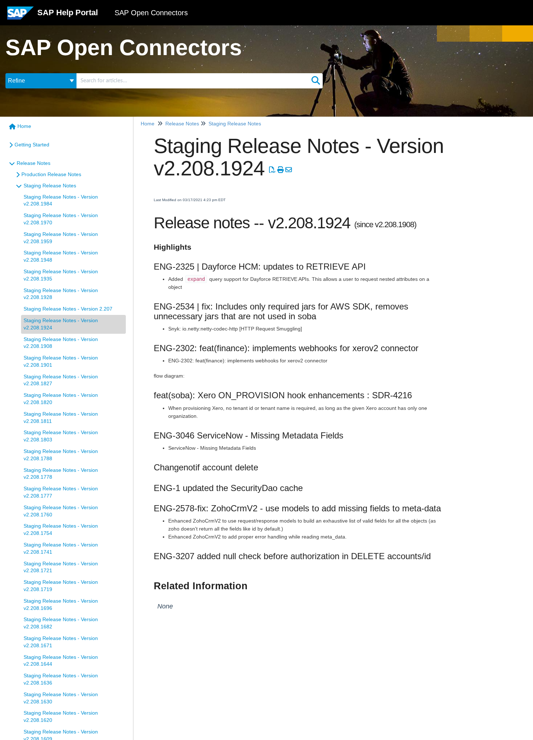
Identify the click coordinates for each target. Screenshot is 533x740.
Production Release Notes (51, 174)
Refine (16, 81)
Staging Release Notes (50, 185)
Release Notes (33, 163)
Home (24, 126)
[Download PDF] (272, 170)
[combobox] (192, 80)
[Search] (316, 80)
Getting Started (32, 144)
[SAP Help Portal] (20, 15)
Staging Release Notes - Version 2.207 (68, 309)
